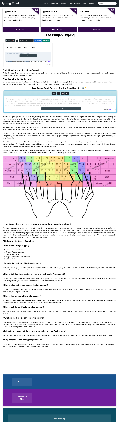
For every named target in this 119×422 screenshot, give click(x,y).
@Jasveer (26, 61)
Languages (54, 3)
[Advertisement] (15, 364)
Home (46, 3)
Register (91, 3)
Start (28, 56)
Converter (64, 3)
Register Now (9, 61)
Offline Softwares (75, 3)
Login (84, 3)
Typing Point (10, 3)
